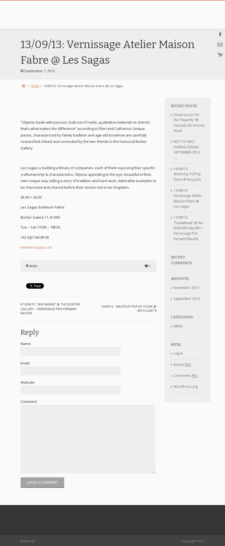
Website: (28, 382)
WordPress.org (186, 386)
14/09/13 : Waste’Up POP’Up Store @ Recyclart (187, 174)
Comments (186, 375)
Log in (178, 353)
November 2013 (186, 287)
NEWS (35, 86)
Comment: (29, 401)
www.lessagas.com (36, 247)
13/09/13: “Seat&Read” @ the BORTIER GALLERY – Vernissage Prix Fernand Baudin (50, 308)
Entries (182, 364)
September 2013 (187, 298)
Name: (26, 343)
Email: (25, 363)
